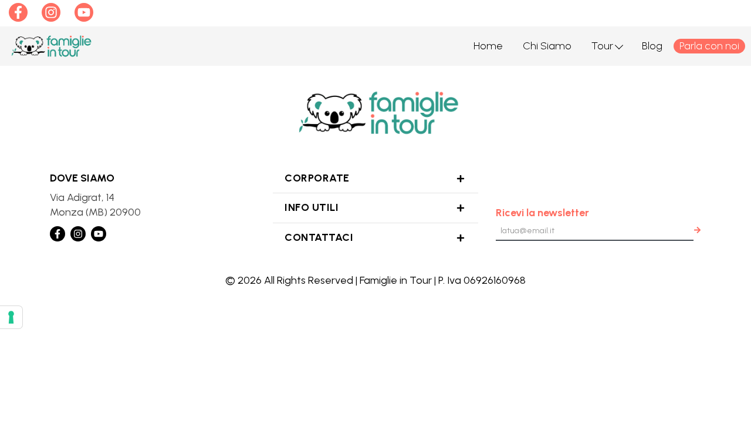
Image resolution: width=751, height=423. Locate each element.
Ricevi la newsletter (542, 212)
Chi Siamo (547, 45)
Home (488, 45)
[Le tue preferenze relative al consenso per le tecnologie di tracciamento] (11, 317)
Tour (602, 45)
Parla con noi (709, 45)
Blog (652, 45)
